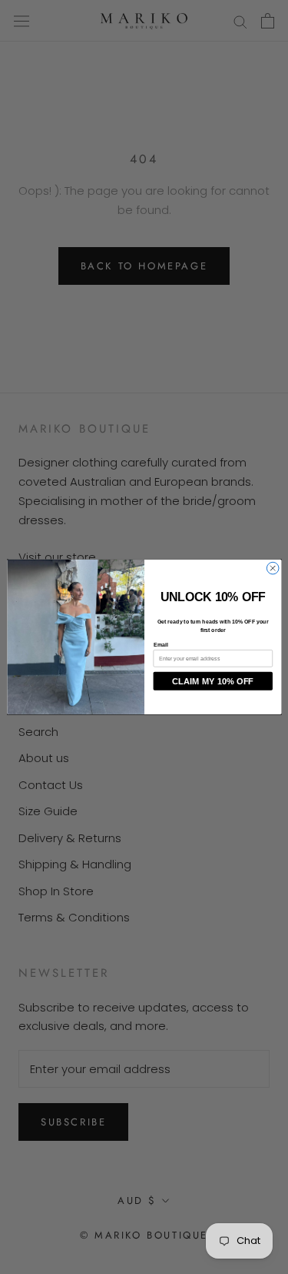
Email (160, 645)
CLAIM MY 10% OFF (212, 682)
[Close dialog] (272, 568)
